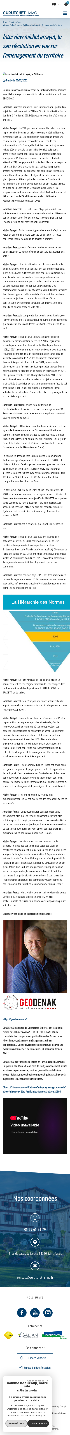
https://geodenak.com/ (15, 1019)
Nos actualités (15, 22)
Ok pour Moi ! (38, 1423)
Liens (55, 1413)
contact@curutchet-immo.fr (35, 1277)
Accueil (5, 22)
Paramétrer (16, 1423)
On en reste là (35, 1380)
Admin (62, 1413)
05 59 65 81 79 (35, 1229)
